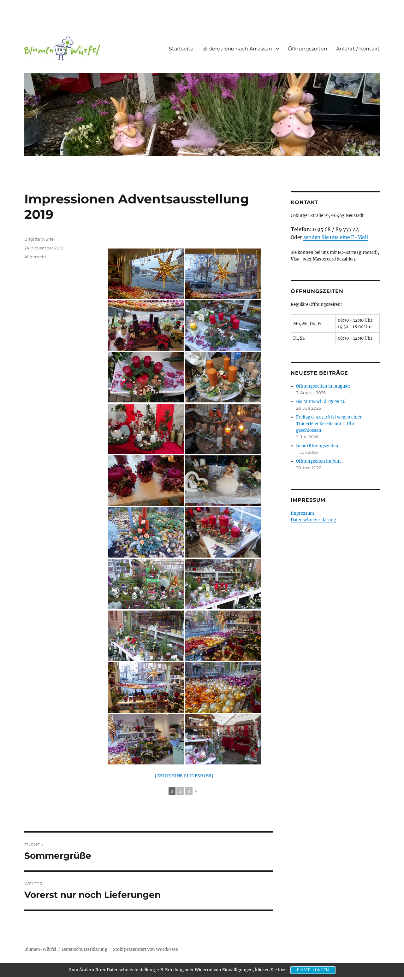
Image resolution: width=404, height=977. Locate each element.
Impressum (302, 513)
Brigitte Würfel (39, 239)
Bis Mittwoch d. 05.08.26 (321, 401)
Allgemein (35, 256)
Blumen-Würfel (40, 949)
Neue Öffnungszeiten (317, 445)
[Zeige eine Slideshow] (184, 776)
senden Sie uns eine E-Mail (335, 237)
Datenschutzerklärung (313, 520)
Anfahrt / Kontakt (358, 49)
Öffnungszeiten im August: (323, 386)
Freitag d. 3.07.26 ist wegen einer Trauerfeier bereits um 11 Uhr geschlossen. (329, 423)
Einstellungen (313, 970)
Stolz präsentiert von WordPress (145, 949)
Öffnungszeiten (307, 49)
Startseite (181, 49)
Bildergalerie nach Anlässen (237, 49)
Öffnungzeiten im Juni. (319, 461)
